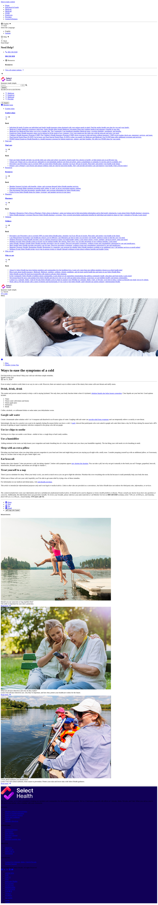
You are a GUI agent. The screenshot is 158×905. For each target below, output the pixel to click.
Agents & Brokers (11, 19)
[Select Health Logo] (17, 799)
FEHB (7, 13)
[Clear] (23, 85)
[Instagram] (7, 869)
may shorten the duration (79, 463)
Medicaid (8, 11)
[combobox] (11, 85)
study (74, 423)
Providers (8, 17)
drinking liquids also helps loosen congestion (106, 393)
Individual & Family (12, 7)
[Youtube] (12, 869)
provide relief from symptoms (99, 419)
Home (7, 5)
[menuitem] (81, 113)
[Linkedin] (10, 869)
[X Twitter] (4, 869)
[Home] (2, 359)
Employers (8, 15)
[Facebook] (2, 869)
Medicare (8, 9)
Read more (5, 606)
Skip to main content (8, 2)
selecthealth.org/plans (45, 482)
